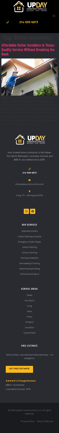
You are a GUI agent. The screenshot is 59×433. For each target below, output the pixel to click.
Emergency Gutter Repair (29, 241)
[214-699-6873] (7, 22)
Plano (29, 311)
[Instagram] (26, 211)
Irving (29, 305)
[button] (53, 15)
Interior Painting (29, 247)
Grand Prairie (29, 332)
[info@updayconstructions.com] (29, 180)
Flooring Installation (29, 257)
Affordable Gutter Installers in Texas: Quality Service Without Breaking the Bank (28, 49)
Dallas (29, 295)
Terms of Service (45, 421)
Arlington (29, 322)
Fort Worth (29, 300)
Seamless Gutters (29, 231)
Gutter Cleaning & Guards (29, 236)
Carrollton (29, 327)
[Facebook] (32, 211)
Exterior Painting (29, 252)
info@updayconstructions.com (29, 184)
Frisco (29, 316)
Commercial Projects (29, 274)
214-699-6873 (28, 22)
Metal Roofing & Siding (29, 268)
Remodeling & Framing (29, 263)
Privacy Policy (28, 421)
